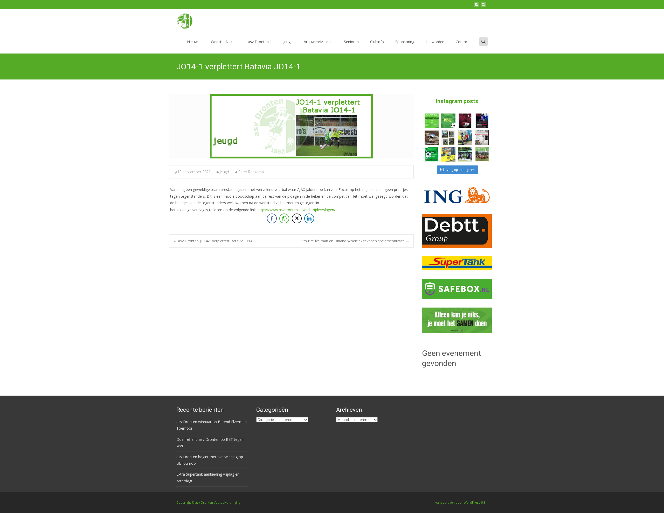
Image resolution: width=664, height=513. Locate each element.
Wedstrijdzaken (224, 41)
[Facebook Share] (272, 218)
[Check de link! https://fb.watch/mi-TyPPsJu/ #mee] (432, 137)
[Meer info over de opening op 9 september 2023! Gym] (465, 121)
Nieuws (193, 41)
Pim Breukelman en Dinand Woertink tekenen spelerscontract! (354, 240)
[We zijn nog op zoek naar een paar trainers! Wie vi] (432, 121)
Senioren (351, 41)
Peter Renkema (251, 171)
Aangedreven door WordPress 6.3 (460, 502)
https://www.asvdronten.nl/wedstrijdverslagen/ (296, 209)
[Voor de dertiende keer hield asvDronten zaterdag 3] (465, 154)
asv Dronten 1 (260, 41)
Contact (462, 41)
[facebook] (476, 6)
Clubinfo (377, 41)
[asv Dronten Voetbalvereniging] (180, 19)
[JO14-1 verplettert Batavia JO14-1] (291, 126)
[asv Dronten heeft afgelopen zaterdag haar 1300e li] (465, 137)
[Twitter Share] (297, 218)
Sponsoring (404, 41)
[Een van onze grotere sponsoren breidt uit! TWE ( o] (482, 121)
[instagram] (483, 6)
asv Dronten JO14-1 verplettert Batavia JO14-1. (215, 240)
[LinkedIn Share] (309, 218)
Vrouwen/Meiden (318, 41)
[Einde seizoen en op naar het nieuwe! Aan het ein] (448, 154)
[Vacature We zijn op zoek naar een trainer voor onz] (432, 154)
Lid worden (435, 41)
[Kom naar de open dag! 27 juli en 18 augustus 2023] (482, 137)
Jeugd (288, 41)
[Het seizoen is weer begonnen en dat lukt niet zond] (448, 121)
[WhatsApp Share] (284, 218)
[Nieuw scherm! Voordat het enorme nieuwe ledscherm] (448, 137)
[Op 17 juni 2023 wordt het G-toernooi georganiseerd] (482, 154)
